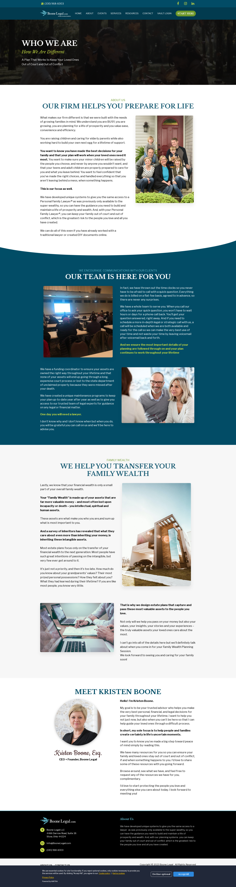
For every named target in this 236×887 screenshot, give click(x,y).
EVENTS (102, 13)
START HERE (186, 13)
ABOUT (90, 13)
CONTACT (148, 13)
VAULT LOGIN (164, 13)
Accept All (183, 874)
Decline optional (161, 874)
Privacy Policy (48, 877)
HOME (78, 13)
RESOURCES (131, 13)
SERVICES (116, 13)
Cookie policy (104, 873)
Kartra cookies (119, 873)
